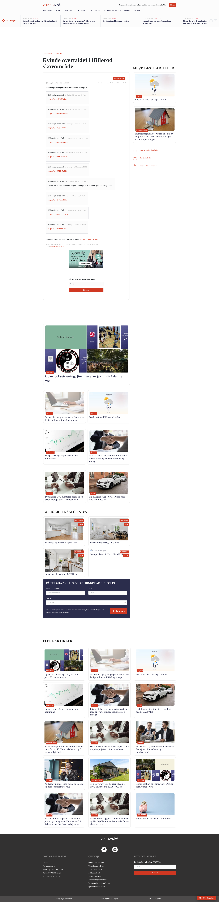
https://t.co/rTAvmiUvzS (57, 229)
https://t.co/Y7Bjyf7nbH (57, 171)
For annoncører (49, 866)
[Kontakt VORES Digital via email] (115, 849)
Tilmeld (172, 5)
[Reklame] (86, 259)
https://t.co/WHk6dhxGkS (58, 113)
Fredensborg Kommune (97, 880)
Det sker (81, 10)
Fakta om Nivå (94, 873)
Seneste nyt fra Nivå (96, 862)
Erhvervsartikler (94, 876)
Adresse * (49, 598)
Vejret (136, 10)
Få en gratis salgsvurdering (99, 883)
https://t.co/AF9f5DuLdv (57, 99)
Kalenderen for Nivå (96, 869)
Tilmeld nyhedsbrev (207, 898)
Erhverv (69, 10)
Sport (127, 10)
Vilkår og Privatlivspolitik (53, 869)
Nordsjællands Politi (57, 247)
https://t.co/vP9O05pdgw (58, 142)
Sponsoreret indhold (96, 886)
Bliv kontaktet (118, 611)
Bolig (58, 10)
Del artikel (117, 78)
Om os (45, 862)
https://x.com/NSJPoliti (89, 239)
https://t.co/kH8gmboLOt (58, 214)
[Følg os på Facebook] (104, 849)
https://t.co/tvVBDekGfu (57, 200)
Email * (91, 588)
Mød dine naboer (112, 10)
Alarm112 (47, 10)
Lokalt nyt (94, 10)
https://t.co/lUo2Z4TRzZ (57, 128)
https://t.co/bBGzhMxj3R (57, 156)
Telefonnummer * (53, 588)
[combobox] (47, 602)
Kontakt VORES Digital (52, 873)
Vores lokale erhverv (96, 866)
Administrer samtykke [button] (51, 876)
